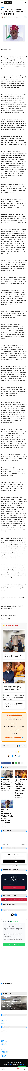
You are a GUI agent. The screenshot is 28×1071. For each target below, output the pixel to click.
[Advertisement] (14, 966)
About (2, 1021)
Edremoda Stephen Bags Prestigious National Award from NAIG (7, 784)
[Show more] (22, 763)
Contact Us (3, 1030)
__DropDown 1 (4, 1052)
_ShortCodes (4, 1055)
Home (2, 7)
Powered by (11, 865)
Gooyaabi (22, 1064)
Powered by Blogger (7, 983)
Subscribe (14, 861)
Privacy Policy (4, 1041)
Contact (3, 1023)
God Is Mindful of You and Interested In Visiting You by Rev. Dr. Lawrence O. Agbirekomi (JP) (7, 817)
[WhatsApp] (16, 763)
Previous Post (5, 844)
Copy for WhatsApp (14, 944)
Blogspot (10, 1064)
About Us (13, 1062)
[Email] (19, 763)
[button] (2, 2)
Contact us (3, 1020)
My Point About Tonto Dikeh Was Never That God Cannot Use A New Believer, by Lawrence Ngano (21, 787)
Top (25, 1069)
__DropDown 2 (4, 1053)
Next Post (23, 844)
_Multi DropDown (5, 1051)
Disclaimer (3, 1043)
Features (3, 1049)
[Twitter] (13, 763)
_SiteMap (3, 1056)
